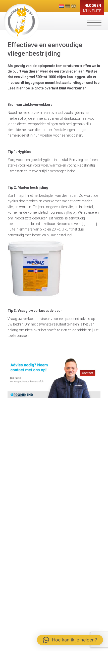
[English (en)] (73, 6)
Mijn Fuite (92, 8)
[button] (70, 640)
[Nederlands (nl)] (61, 6)
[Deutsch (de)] (67, 6)
